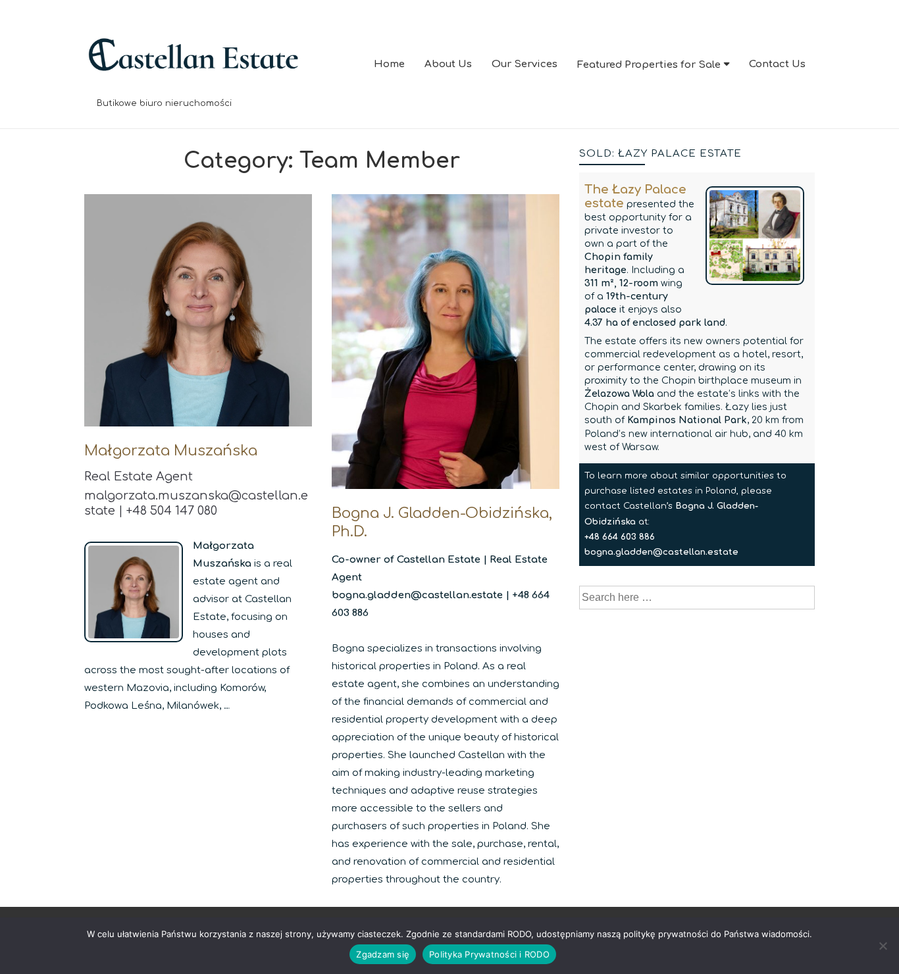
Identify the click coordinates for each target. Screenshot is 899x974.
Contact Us (777, 64)
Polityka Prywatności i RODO (489, 954)
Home (389, 64)
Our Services (524, 64)
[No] (882, 945)
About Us (448, 64)
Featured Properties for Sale (649, 64)
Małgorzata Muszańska (170, 451)
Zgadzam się (382, 954)
